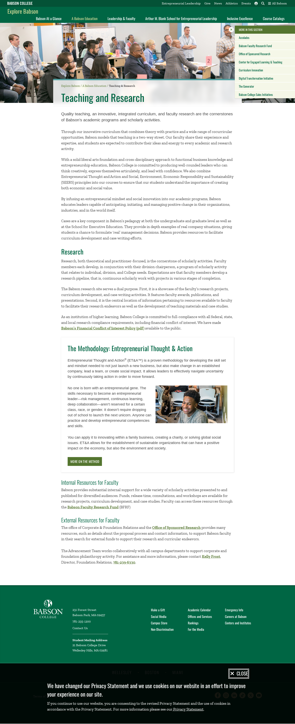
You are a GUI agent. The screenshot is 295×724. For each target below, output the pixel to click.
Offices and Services (200, 616)
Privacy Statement (187, 709)
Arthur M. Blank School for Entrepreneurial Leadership (181, 18)
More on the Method (84, 461)
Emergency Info (234, 609)
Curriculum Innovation (251, 70)
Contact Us (80, 628)
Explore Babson (22, 11)
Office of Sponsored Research (254, 54)
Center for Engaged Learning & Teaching (260, 62)
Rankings (193, 623)
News (218, 3)
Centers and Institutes (238, 623)
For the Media (196, 629)
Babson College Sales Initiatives (256, 94)
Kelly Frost (211, 556)
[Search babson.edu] (262, 3)
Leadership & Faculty (121, 18)
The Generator (246, 86)
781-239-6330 (124, 562)
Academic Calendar (199, 609)
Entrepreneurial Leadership (181, 3)
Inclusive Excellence (240, 18)
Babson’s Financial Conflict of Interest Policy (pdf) (102, 328)
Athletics (232, 3)
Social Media (158, 616)
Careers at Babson (235, 616)
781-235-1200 (81, 621)
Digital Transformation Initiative (256, 78)
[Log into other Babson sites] (256, 3)
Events (246, 3)
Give (207, 3)
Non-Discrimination (162, 629)
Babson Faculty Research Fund (255, 46)
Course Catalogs (274, 18)
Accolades (244, 37)
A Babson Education (85, 18)
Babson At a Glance (49, 18)
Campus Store (159, 623)
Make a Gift (158, 609)
